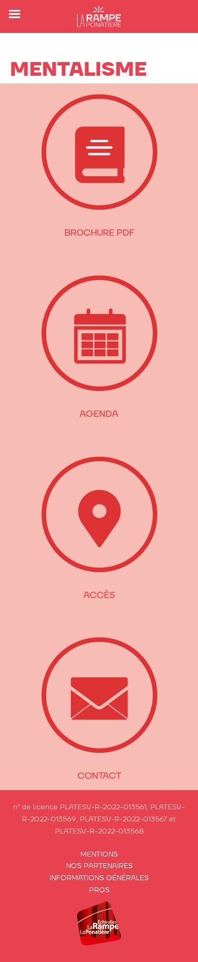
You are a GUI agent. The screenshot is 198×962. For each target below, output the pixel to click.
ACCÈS (99, 595)
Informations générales (99, 877)
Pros (99, 889)
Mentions (99, 854)
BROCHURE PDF (99, 232)
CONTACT (99, 775)
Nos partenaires (99, 865)
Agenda (99, 414)
